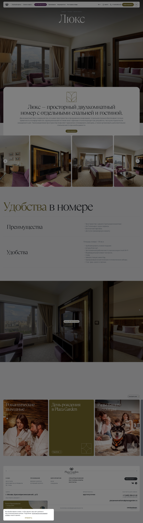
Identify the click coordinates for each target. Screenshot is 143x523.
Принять (28, 518)
